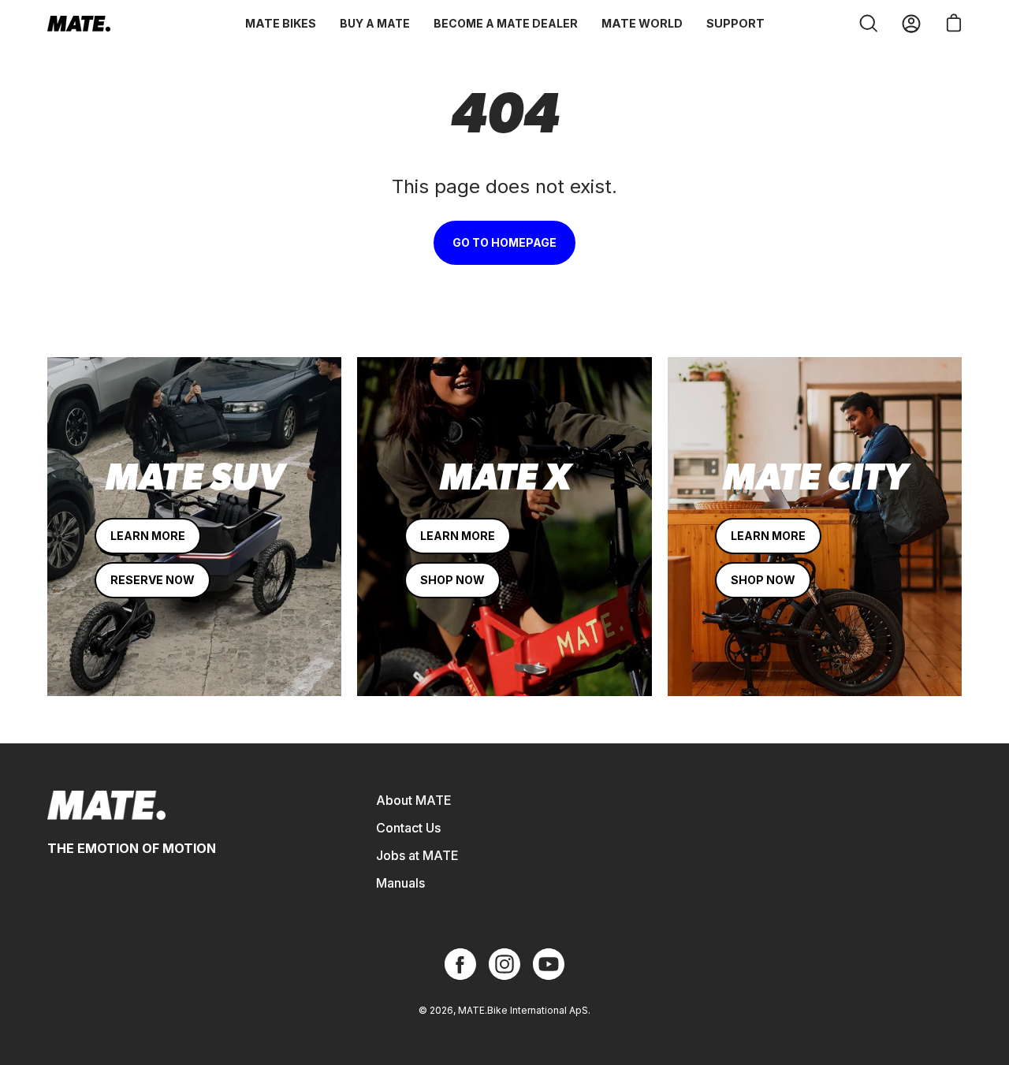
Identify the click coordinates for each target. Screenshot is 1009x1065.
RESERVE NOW (152, 579)
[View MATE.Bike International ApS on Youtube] (548, 964)
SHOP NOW (452, 579)
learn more (147, 535)
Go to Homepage (504, 242)
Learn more (457, 535)
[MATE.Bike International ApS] (78, 24)
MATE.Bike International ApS (523, 1010)
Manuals (400, 883)
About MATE (414, 800)
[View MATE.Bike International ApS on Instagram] (504, 964)
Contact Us (408, 828)
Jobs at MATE (417, 855)
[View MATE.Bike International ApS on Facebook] (460, 964)
